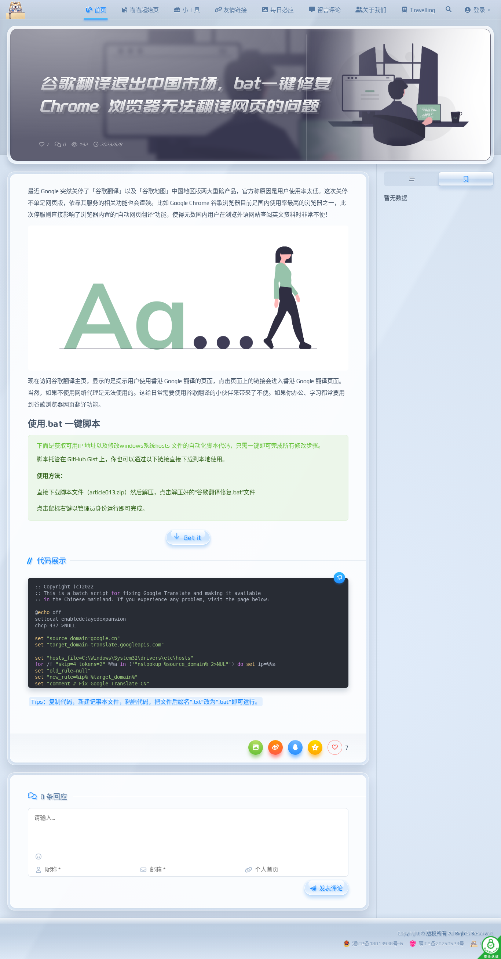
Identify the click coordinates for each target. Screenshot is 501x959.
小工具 (190, 10)
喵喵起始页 (143, 10)
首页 (99, 10)
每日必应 (281, 10)
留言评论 (328, 10)
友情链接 (234, 10)
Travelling (421, 10)
